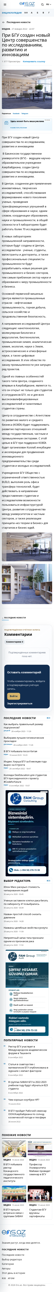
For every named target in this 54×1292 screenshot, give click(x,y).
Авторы (6, 1268)
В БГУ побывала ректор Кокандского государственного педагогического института (13, 1173)
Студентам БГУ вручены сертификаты (37, 1213)
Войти (14, 696)
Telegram (24, 113)
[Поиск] (42, 4)
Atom (11, 1278)
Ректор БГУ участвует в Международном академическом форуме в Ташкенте (27, 1050)
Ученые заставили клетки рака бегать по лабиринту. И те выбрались (26, 902)
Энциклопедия (12, 12)
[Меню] (5, 4)
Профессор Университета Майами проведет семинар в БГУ (39, 1169)
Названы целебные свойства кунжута (26, 927)
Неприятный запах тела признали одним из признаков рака (24, 939)
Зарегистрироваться (19, 703)
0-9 (26, 12)
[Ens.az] (27, 4)
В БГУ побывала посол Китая (20, 751)
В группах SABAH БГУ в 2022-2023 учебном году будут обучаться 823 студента (28, 1085)
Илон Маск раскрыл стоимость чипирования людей (22, 888)
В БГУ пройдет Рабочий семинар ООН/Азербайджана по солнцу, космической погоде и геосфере (27, 1114)
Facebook (16, 113)
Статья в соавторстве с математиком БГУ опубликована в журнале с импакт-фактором (28, 1067)
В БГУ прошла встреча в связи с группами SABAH (13, 1213)
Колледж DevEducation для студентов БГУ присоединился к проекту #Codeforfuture (25, 778)
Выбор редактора (12, 1259)
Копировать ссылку (34, 61)
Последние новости (13, 1254)
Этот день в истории (13, 1273)
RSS (4, 1278)
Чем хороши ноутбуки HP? (23, 1099)
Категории (8, 1263)
